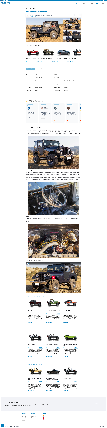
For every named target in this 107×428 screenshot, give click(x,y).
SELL (97, 3)
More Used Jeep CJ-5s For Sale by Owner (36, 297)
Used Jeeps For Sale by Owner (33, 330)
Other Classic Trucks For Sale (33, 364)
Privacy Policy (101, 426)
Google (33, 120)
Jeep (36, 74)
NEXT (77, 15)
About (84, 3)
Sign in (102, 3)
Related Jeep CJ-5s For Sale (33, 45)
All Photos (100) (77, 39)
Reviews (88, 3)
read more (29, 118)
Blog (92, 3)
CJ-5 (65, 74)
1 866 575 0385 (5, 0)
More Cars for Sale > (33, 16)
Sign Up (97, 403)
